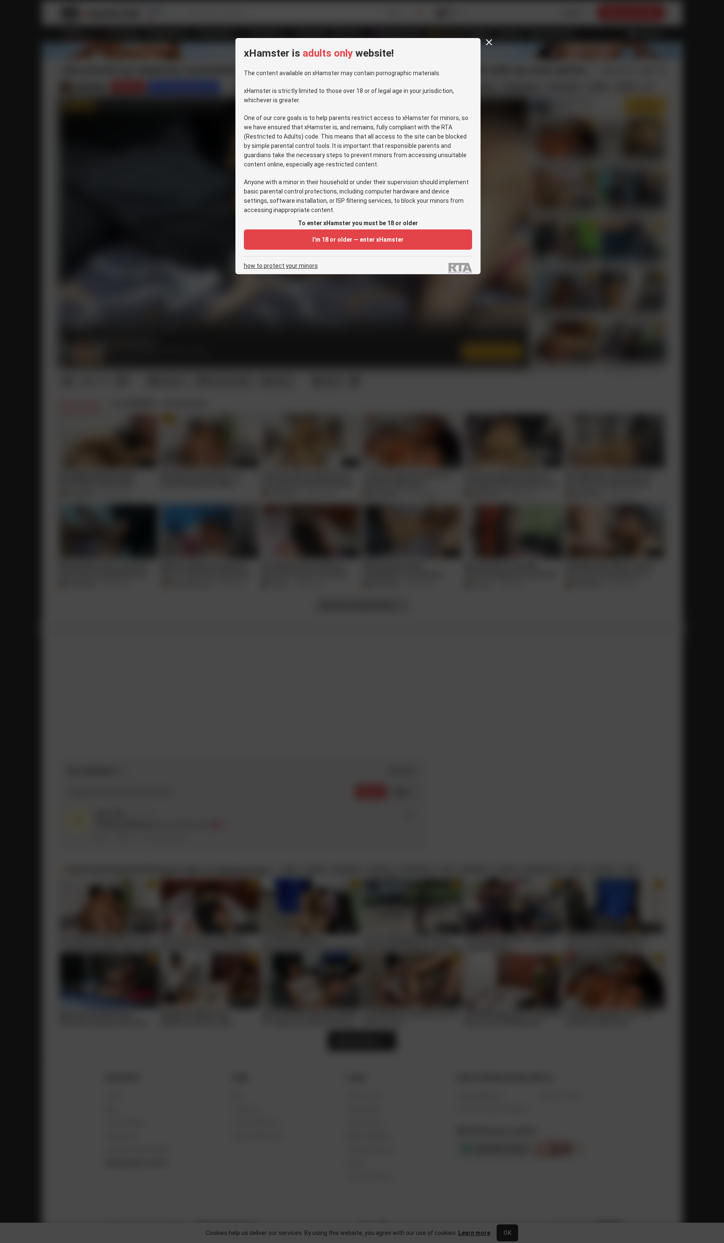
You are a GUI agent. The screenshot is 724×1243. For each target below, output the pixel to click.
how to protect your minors (281, 266)
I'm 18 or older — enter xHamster (358, 239)
